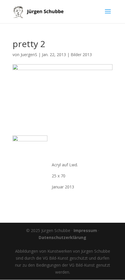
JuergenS (29, 54)
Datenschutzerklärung (62, 237)
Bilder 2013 (81, 54)
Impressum (85, 230)
